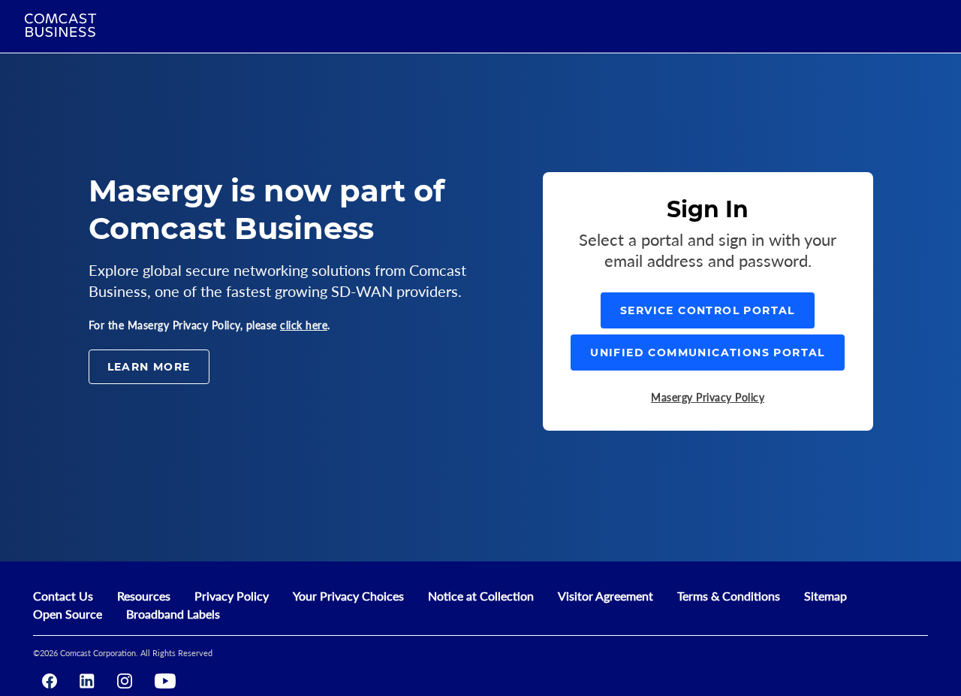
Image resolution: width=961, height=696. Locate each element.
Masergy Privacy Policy (707, 397)
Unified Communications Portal (707, 352)
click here (303, 325)
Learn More (149, 367)
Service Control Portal (707, 310)
